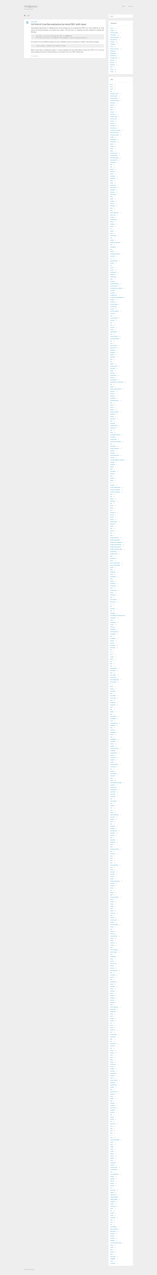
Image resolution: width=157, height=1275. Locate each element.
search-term (113, 963)
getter (111, 505)
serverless (112, 986)
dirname (112, 393)
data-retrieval (113, 345)
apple (111, 144)
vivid (111, 1222)
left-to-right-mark (114, 679)
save (111, 954)
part (111, 837)
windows (112, 1238)
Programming (113, 58)
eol (111, 444)
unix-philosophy (114, 1174)
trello (111, 1144)
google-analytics (114, 538)
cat (111, 238)
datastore (112, 357)
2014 (111, 87)
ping (111, 856)
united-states (113, 1169)
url (111, 1188)
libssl (111, 686)
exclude (112, 451)
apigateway (113, 139)
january (112, 640)
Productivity (113, 55)
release (112, 922)
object (111, 812)
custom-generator (114, 338)
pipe (111, 858)
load (111, 707)
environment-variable (115, 441)
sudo (111, 1078)
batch (111, 183)
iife (111, 611)
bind (111, 196)
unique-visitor (113, 1167)
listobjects (112, 702)
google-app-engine (115, 540)
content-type (113, 306)
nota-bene (112, 792)
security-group (113, 970)
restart (112, 938)
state (111, 1055)
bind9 (111, 199)
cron (111, 325)
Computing (113, 35)
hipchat (112, 581)
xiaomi (112, 1247)
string (111, 1066)
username (112, 1190)
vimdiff (112, 1213)
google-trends (113, 554)
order (111, 821)
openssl (112, 819)
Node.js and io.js (114, 49)
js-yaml (112, 657)
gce (111, 496)
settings (112, 991)
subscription (113, 1073)
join (111, 650)
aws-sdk (112, 171)
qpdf (111, 895)
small (111, 1027)
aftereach (112, 103)
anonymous (113, 128)
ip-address (113, 638)
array (111, 148)
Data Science (113, 39)
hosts (111, 592)
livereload (112, 705)
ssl (111, 1048)
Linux (111, 46)
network (112, 771)
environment (113, 439)
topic (111, 1130)
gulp (111, 570)
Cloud (111, 28)
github (111, 519)
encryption (113, 437)
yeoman (112, 1252)
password (112, 842)
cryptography (113, 332)
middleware (113, 739)
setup (111, 993)
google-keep (113, 551)
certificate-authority (115, 242)
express (112, 457)
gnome (112, 531)
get (111, 503)
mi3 (111, 737)
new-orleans (113, 773)
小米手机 (112, 1263)
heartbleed (113, 576)
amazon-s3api (113, 116)
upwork (112, 1185)
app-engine (113, 142)
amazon (112, 112)
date (111, 359)
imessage (112, 613)
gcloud (112, 499)
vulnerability (113, 1226)
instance (112, 627)
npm (111, 798)
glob (111, 528)
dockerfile (112, 414)
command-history (114, 283)
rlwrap (111, 940)
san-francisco (113, 952)
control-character (114, 311)
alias (111, 109)
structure (112, 1071)
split (111, 1039)
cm (111, 265)
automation (113, 162)
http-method (113, 599)
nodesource (113, 787)
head (111, 574)
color (111, 279)
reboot (112, 911)
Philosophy (113, 53)
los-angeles (113, 718)
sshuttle (112, 1046)
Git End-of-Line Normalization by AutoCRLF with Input (58, 24)
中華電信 (112, 1259)
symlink (112, 1087)
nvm (111, 810)
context (112, 309)
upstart (112, 1183)
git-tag (112, 515)
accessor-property (114, 100)
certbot (112, 240)
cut (111, 341)
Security (112, 60)
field (111, 469)
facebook (112, 464)
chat (111, 249)
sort (111, 1032)
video (111, 1208)
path (111, 847)
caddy (111, 231)
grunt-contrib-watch (115, 565)
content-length (114, 304)
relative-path (113, 920)
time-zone (112, 1124)
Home (123, 6)
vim (111, 1211)
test (111, 1114)
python (112, 892)
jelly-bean (112, 647)
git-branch (112, 512)
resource (112, 933)
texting (112, 1119)
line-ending (113, 698)
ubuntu (112, 1156)
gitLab (111, 517)
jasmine (112, 643)
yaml (111, 1249)
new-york (112, 776)
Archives (130, 6)
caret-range (113, 235)
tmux (111, 1126)
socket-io (112, 1030)
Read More (35, 56)
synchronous (113, 1091)
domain (112, 416)
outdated (112, 826)
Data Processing (114, 37)
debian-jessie (113, 366)
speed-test (113, 1037)
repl (111, 929)
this (111, 1121)
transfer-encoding (114, 1140)
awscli (111, 174)
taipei (111, 1096)
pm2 (111, 860)
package (112, 828)
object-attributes (114, 815)
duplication (113, 428)
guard (111, 567)
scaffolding (113, 956)
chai (111, 244)
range (111, 904)
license (112, 689)
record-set (112, 913)
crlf (111, 322)
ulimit (111, 1160)
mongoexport (113, 753)
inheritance (113, 622)
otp (111, 824)
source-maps (113, 1034)
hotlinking (112, 595)
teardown (112, 1105)
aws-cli (112, 169)
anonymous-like (114, 132)
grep (111, 556)
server (111, 984)
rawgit (111, 906)
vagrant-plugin (114, 1199)
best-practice (113, 187)
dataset (112, 354)
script (111, 959)
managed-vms (113, 723)
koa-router (112, 670)
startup (112, 1053)
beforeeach (113, 185)
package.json (113, 831)
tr (110, 1135)
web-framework (114, 1229)
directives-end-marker (115, 389)
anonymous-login (114, 135)
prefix (111, 869)
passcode (112, 840)
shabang (112, 998)
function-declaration (115, 487)
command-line (113, 286)
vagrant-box (113, 1195)
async (111, 151)
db (111, 361)
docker (112, 409)
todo (111, 1128)
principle (112, 874)
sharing (112, 1000)
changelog (113, 247)
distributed (113, 398)
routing (112, 945)
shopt (111, 1014)
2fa (111, 91)
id (110, 604)
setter (111, 988)
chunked (112, 256)
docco (111, 407)
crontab (112, 327)
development (113, 380)
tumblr (111, 1151)
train (111, 1137)
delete (111, 370)
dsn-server (113, 419)
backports (112, 176)
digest (111, 386)
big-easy (112, 192)
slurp (111, 1025)
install (111, 625)
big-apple (112, 190)
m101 (111, 721)
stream (112, 1062)
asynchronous (113, 153)
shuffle (112, 1018)
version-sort (113, 1206)
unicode (112, 1165)
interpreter (113, 634)
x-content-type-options (116, 1243)
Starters (112, 62)
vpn (111, 1224)
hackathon (113, 572)
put (111, 890)
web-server (113, 1231)
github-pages (113, 522)
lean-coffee (113, 675)
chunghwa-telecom (115, 254)
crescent (112, 320)
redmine (112, 918)
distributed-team (114, 400)
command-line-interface (116, 288)
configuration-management (117, 297)
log (111, 714)
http (111, 597)
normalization (113, 789)
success (112, 1075)
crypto (111, 329)
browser (112, 217)
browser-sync (113, 219)
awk (111, 164)
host (111, 588)
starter (112, 1050)
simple (112, 1021)
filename (112, 473)
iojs (111, 636)
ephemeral (113, 446)
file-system (113, 471)
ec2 (111, 430)
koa (111, 666)
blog (111, 208)
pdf (111, 851)
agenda (112, 105)
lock (111, 709)
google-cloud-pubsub (115, 547)
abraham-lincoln (114, 93)
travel (111, 1142)
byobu (111, 226)
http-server (113, 602)
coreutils (112, 313)
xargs (111, 1245)
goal (111, 535)
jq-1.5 (111, 654)
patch (111, 844)
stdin (111, 1059)
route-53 (112, 943)
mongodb (112, 750)
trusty (111, 1149)
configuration (113, 295)
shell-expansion (114, 1007)
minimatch (112, 741)
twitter (111, 1153)
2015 (111, 89)
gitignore (112, 524)
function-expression (115, 489)
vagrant (112, 1192)
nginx (111, 778)
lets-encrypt (113, 682)
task (111, 1101)
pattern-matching (114, 849)
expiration (112, 453)
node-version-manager (116, 782)
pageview (112, 833)
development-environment (116, 382)
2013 (111, 84)
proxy (111, 888)
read (111, 908)
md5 (111, 728)
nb (111, 769)
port (111, 863)
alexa (111, 107)
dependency (113, 375)
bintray (112, 203)
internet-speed (114, 631)
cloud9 (112, 263)
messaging (113, 732)
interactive (113, 629)
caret (111, 233)
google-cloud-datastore (116, 542)
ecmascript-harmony (115, 435)
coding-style (113, 272)
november (112, 796)
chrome (112, 251)
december (112, 368)
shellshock (113, 1011)
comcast (112, 281)
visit (111, 1220)
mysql (111, 762)
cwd (111, 343)
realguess (30, 6)
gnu (111, 533)
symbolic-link (113, 1085)
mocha (112, 744)
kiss (111, 663)
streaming (112, 1064)
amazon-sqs (113, 119)
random (112, 902)
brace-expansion (114, 212)
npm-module (113, 801)
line (111, 693)
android (112, 123)
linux (111, 700)
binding (112, 201)
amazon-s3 (113, 114)
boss (111, 210)
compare (112, 290)
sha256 (112, 995)
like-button (113, 691)
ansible (112, 137)
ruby (111, 947)
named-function (114, 764)
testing (112, 1117)
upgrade (112, 1178)
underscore (113, 1162)
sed (111, 972)
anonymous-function (115, 130)
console (112, 299)
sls (111, 1023)
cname (112, 267)
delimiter (112, 373)
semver (112, 977)
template (112, 1110)
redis (111, 915)
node (111, 780)
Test (111, 67)
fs (110, 483)
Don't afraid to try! (28, 9)
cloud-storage (113, 261)
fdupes (112, 467)
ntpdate (112, 805)
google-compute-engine (116, 549)
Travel (111, 71)
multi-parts (113, 757)
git (111, 510)
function (112, 485)
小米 (111, 1261)
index (111, 620)
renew (111, 927)
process (112, 876)
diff (111, 384)
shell (111, 1005)
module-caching (114, 748)
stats (111, 1057)
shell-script (113, 1009)
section (112, 966)
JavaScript (113, 44)
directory (112, 391)
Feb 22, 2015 (34, 21)
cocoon (112, 270)
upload (112, 1181)
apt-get (112, 146)
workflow (112, 1240)
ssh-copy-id (113, 1043)
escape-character (114, 448)
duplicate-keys (114, 425)
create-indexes (114, 318)
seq (111, 979)
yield (111, 1254)
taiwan (112, 1098)
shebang (112, 1002)
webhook (112, 1233)
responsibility (113, 936)
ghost (111, 508)
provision (112, 885)
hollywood (112, 583)
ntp (111, 803)
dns (111, 402)
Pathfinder (112, 51)
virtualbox (112, 1217)
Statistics (112, 65)
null (111, 808)
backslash (112, 178)
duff (111, 421)
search (112, 961)
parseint (112, 835)
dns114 (112, 405)
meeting (112, 730)
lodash (112, 712)
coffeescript (113, 277)
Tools (111, 69)
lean (111, 673)
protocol (112, 883)
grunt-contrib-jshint (115, 563)
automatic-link (113, 160)
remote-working (114, 924)
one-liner (112, 817)
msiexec (112, 755)
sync (111, 1089)
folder (111, 480)
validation (112, 1201)
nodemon (112, 785)
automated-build (114, 158)
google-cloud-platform (115, 544)
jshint (111, 659)
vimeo (111, 1215)
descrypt (112, 377)
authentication (114, 155)
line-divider (113, 695)
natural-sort (113, 766)
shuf (111, 1016)
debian (112, 364)
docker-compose (114, 412)
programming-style (115, 881)
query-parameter (114, 897)
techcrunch (113, 1108)
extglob (112, 462)
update (112, 1176)
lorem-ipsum (113, 716)
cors (111, 316)
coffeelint (112, 274)
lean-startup (113, 677)
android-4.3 (113, 126)
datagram (112, 352)
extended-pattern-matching (117, 460)
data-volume (113, 347)
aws (111, 167)
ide (111, 606)
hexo (111, 579)
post (111, 867)
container (112, 302)
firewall (112, 478)
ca (110, 229)
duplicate (112, 423)
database (112, 350)
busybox (112, 224)
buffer (111, 222)
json (111, 661)
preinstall (112, 872)
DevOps (112, 42)
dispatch (112, 396)
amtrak (112, 121)
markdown (112, 725)
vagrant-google (114, 1197)
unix (111, 1172)
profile (111, 879)
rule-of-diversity (114, 950)
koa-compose (113, 668)
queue (111, 899)
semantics (112, 975)
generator (112, 501)
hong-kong (113, 586)
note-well (112, 794)
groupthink (113, 558)
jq (110, 652)
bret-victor (112, 215)
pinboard (112, 853)
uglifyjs (112, 1158)
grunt (111, 560)
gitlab (111, 526)
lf (110, 684)
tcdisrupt (112, 1103)
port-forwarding (114, 865)
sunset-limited (113, 1080)
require (112, 931)
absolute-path (113, 96)
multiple (112, 760)
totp (111, 1133)
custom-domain (114, 336)
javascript (112, 645)
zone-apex (113, 1256)
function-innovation (115, 492)
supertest (112, 1082)
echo (111, 432)
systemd (112, 1094)
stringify (112, 1069)
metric (111, 734)
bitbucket (112, 206)
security (112, 968)
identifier (112, 609)
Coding (112, 30)
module (112, 746)
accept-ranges (113, 98)
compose (112, 293)
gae (111, 494)
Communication (114, 33)
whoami (112, 1236)
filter (111, 476)
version (112, 1204)
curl (111, 334)
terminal (112, 1112)
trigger (112, 1146)
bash (111, 180)
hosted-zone (113, 590)
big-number (113, 194)
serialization (113, 982)
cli (110, 258)
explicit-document (114, 455)
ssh (111, 1041)
